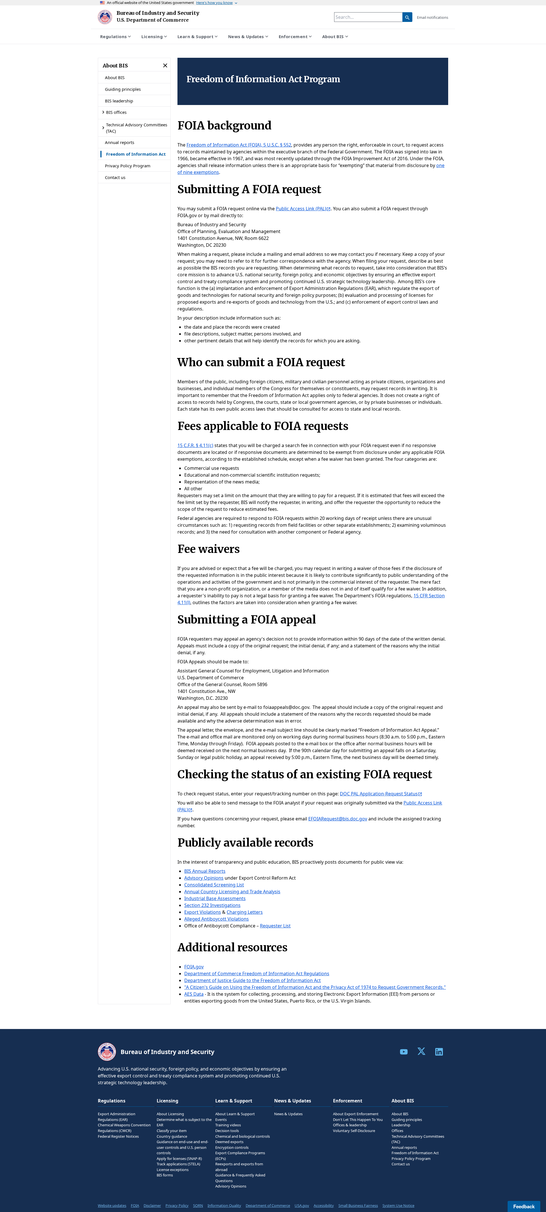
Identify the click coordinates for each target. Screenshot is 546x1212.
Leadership (401, 1124)
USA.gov (302, 1205)
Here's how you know (214, 2)
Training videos (228, 1124)
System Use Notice (398, 1205)
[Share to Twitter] (421, 1051)
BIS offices (116, 112)
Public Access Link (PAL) (301, 208)
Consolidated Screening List (214, 885)
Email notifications (432, 17)
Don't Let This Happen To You (358, 1119)
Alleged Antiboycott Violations (216, 919)
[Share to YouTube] (403, 1051)
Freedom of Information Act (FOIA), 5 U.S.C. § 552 (239, 145)
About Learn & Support (235, 1113)
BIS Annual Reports (205, 871)
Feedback (524, 1206)
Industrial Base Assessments (215, 898)
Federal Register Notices (118, 1136)
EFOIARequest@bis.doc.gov (337, 819)
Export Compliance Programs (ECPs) (240, 1155)
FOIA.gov (194, 967)
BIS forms (165, 1175)
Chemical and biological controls (242, 1136)
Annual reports (119, 142)
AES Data (194, 994)
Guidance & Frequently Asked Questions (240, 1177)
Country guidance (172, 1136)
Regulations (113, 36)
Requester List (275, 926)
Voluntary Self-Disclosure (354, 1130)
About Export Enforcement (356, 1113)
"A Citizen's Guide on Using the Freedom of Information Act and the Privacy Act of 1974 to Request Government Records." (315, 987)
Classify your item (172, 1130)
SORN (198, 1205)
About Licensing (170, 1113)
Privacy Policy (177, 1205)
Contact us (115, 177)
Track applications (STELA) (178, 1163)
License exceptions (173, 1169)
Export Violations (202, 912)
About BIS (333, 36)
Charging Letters (245, 912)
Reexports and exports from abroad (239, 1166)
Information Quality (224, 1205)
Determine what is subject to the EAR (184, 1122)
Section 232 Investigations (212, 905)
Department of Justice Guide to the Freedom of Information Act (252, 980)
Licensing (152, 36)
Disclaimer (152, 1205)
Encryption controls (232, 1147)
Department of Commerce (268, 1205)
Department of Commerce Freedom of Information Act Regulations (256, 973)
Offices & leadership (350, 1124)
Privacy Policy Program (127, 165)
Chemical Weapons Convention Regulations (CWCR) (124, 1127)
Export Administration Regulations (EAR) (116, 1116)
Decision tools (227, 1130)
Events (221, 1119)
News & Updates (246, 36)
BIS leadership (119, 101)
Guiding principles (123, 89)
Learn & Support (195, 36)
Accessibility (324, 1205)
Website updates (112, 1205)
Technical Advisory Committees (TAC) (136, 128)
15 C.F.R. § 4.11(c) (195, 445)
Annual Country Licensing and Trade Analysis (232, 891)
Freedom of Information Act (136, 154)
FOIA (135, 1205)
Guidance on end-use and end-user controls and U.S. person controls (182, 1147)
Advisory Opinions (204, 878)
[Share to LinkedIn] (439, 1051)
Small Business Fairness (358, 1205)
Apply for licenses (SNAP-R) (179, 1158)
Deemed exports (229, 1141)
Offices (397, 1130)
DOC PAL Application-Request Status (379, 794)
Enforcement (293, 36)
